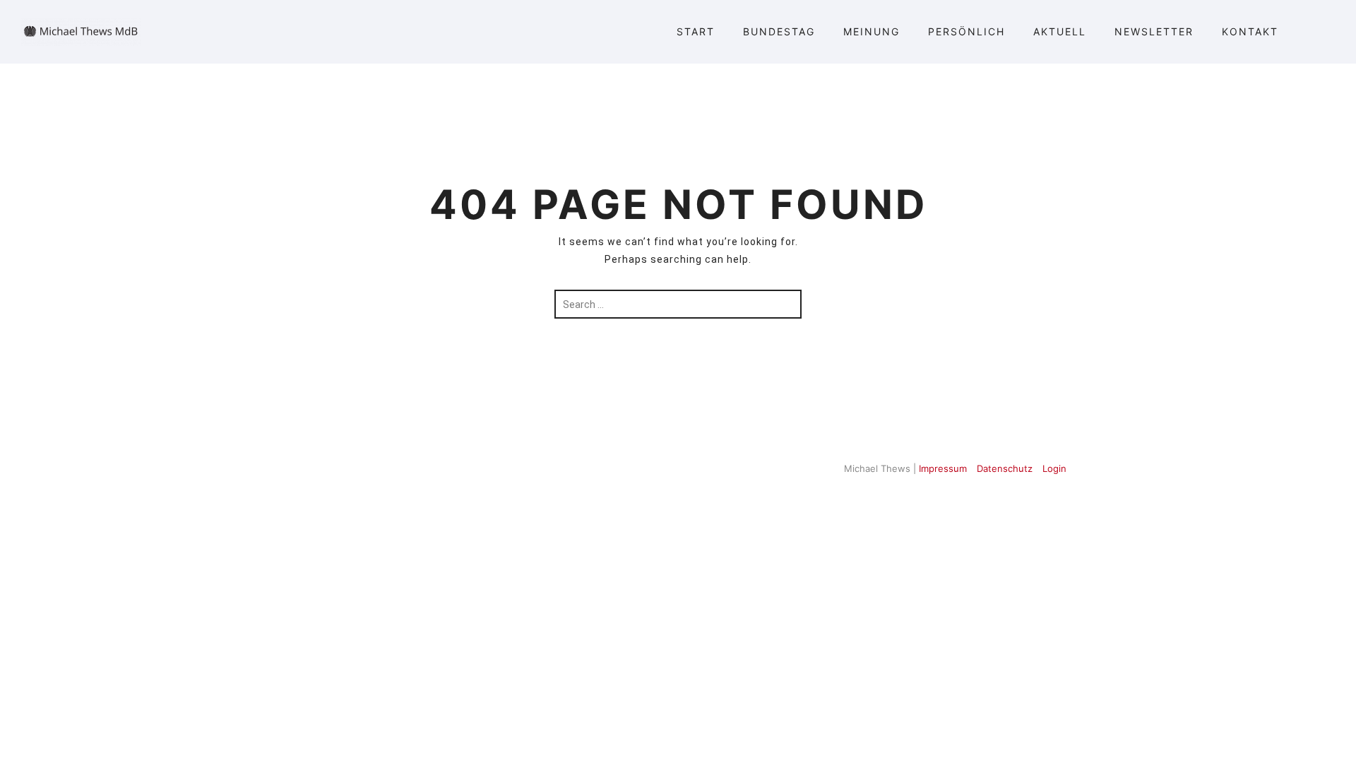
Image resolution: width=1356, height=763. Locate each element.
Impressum (943, 468)
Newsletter (1154, 31)
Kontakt (1250, 31)
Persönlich (966, 31)
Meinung (871, 31)
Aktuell (1059, 31)
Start (696, 31)
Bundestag (779, 31)
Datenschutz (1005, 468)
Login (1054, 468)
